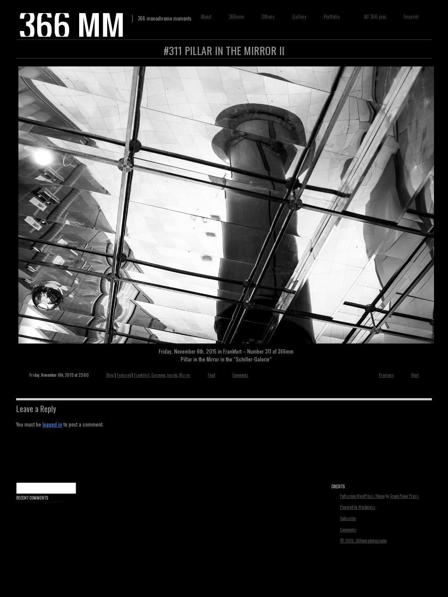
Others (268, 16)
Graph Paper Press (404, 496)
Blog (110, 374)
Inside (172, 374)
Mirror (184, 374)
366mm (236, 16)
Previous (386, 374)
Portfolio (330, 17)
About (206, 16)
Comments (240, 374)
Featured (124, 374)
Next (415, 374)
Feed (211, 374)
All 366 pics (375, 16)
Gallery (299, 16)
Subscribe (348, 518)
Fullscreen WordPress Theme (362, 496)
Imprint (411, 16)
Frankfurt (142, 374)
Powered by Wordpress (357, 507)
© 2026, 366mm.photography (363, 541)
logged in (52, 424)
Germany (158, 374)
